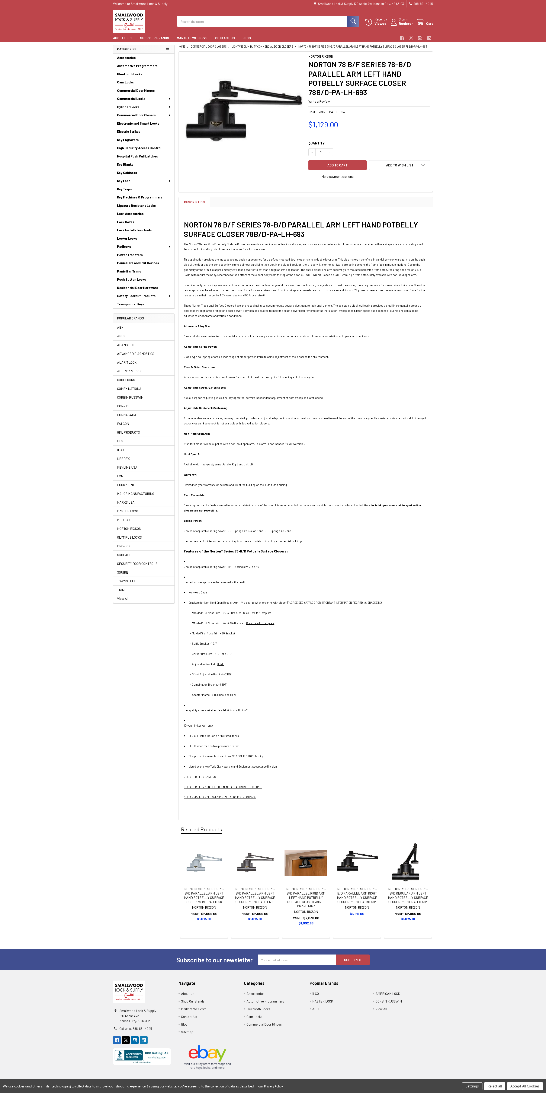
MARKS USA (126, 502)
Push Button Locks (131, 279)
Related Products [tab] (201, 829)
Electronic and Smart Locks (138, 123)
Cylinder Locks (128, 107)
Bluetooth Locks (129, 74)
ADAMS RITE (126, 345)
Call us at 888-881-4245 (135, 1028)
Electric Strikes (128, 131)
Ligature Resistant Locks (136, 205)
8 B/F (223, 684)
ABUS (121, 336)
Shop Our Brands (154, 38)
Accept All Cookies (525, 1086)
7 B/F (228, 674)
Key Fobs (123, 181)
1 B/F (214, 643)
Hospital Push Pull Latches (137, 156)
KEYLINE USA (127, 467)
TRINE (121, 590)
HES (120, 441)
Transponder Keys (130, 304)
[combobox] (268, 21)
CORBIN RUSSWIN (130, 397)
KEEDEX (123, 458)
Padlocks (124, 246)
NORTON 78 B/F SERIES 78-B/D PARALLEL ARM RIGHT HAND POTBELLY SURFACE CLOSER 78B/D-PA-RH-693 (357, 895)
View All (122, 598)
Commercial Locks (131, 99)
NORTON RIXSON (129, 528)
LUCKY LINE (126, 485)
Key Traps (124, 189)
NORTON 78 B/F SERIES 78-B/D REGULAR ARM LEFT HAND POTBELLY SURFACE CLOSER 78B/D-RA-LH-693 (408, 895)
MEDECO (123, 520)
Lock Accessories (130, 214)
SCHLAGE (124, 555)
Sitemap (187, 1032)
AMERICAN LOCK (129, 371)
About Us (121, 38)
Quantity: (317, 143)
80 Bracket (228, 633)
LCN (120, 476)
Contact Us (225, 38)
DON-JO (123, 406)
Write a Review (319, 101)
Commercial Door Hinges (136, 90)
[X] (411, 38)
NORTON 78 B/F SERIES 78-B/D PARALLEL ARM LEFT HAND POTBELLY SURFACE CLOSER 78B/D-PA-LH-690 (255, 895)
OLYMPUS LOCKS (129, 537)
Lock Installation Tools (134, 230)
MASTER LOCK (127, 511)
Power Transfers (130, 255)
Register (406, 23)
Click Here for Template (257, 613)
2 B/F (218, 654)
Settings (472, 1086)
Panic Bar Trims (129, 271)
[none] (242, 115)
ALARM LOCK (126, 362)
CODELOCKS (126, 380)
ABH (120, 327)
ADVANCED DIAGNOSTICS (135, 353)
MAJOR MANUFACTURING (135, 493)
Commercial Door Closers (136, 115)
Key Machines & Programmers (139, 197)
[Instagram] (420, 38)
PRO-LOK (124, 546)
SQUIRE (122, 572)
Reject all (495, 1086)
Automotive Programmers (137, 66)
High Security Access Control (139, 148)
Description (194, 202)
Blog (247, 38)
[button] (399, 165)
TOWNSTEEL (126, 581)
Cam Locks (125, 82)
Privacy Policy (273, 1086)
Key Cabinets (127, 173)
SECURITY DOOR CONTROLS (137, 563)
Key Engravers (128, 140)
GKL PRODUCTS (128, 432)
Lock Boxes (125, 222)
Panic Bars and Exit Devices (138, 263)
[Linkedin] (429, 38)
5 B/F (230, 654)
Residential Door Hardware (137, 288)
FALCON (123, 423)
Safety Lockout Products (136, 296)
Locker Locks (127, 238)
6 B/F (220, 664)
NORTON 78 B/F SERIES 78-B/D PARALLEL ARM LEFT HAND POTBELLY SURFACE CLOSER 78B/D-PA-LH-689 (204, 895)
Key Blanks (125, 164)
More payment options (337, 176)
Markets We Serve (192, 38)
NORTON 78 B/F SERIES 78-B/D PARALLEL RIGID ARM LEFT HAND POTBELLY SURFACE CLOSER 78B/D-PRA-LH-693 (306, 897)
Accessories (126, 58)
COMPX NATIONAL (130, 388)
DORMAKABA (126, 415)
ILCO (120, 450)
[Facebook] (402, 38)
